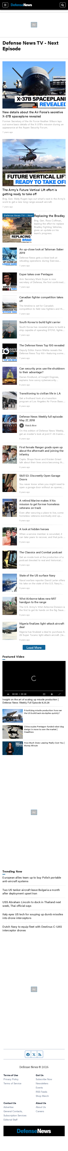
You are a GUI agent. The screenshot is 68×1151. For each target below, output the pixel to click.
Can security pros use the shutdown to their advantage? (42, 370)
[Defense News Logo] (21, 5)
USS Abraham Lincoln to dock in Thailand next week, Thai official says (31, 904)
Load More (34, 647)
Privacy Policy (10, 1079)
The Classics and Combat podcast (40, 552)
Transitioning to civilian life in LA (40, 393)
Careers (40, 1111)
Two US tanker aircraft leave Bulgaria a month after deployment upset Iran (31, 891)
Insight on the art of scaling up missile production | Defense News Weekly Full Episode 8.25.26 (30, 701)
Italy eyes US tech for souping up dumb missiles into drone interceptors (32, 916)
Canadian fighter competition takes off (41, 299)
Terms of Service (12, 1083)
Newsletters (42, 1083)
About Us (41, 1107)
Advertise (8, 1107)
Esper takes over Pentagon (36, 274)
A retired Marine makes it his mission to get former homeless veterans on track (39, 504)
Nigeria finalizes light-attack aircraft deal (41, 625)
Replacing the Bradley (49, 215)
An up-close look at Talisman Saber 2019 (41, 251)
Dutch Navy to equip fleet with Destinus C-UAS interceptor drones (32, 928)
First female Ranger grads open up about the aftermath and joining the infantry (41, 450)
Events (39, 1087)
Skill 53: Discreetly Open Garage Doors (39, 477)
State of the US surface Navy (37, 575)
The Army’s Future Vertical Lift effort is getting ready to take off (29, 191)
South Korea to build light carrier (40, 322)
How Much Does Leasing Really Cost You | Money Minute (44, 744)
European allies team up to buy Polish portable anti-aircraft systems (31, 879)
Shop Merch (42, 1096)
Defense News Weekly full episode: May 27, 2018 (41, 418)
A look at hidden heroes (34, 529)
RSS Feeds (41, 1091)
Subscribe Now (44, 1079)
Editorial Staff (10, 1119)
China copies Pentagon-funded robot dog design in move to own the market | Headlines (44, 729)
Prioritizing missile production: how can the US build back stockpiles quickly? (43, 712)
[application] (33, 678)
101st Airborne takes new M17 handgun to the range (37, 600)
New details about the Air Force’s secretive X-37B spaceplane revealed (32, 114)
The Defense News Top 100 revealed (42, 345)
